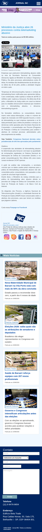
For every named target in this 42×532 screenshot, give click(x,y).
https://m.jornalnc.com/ (10, 225)
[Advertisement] (21, 19)
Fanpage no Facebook (18, 207)
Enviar (9, 497)
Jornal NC (6, 223)
